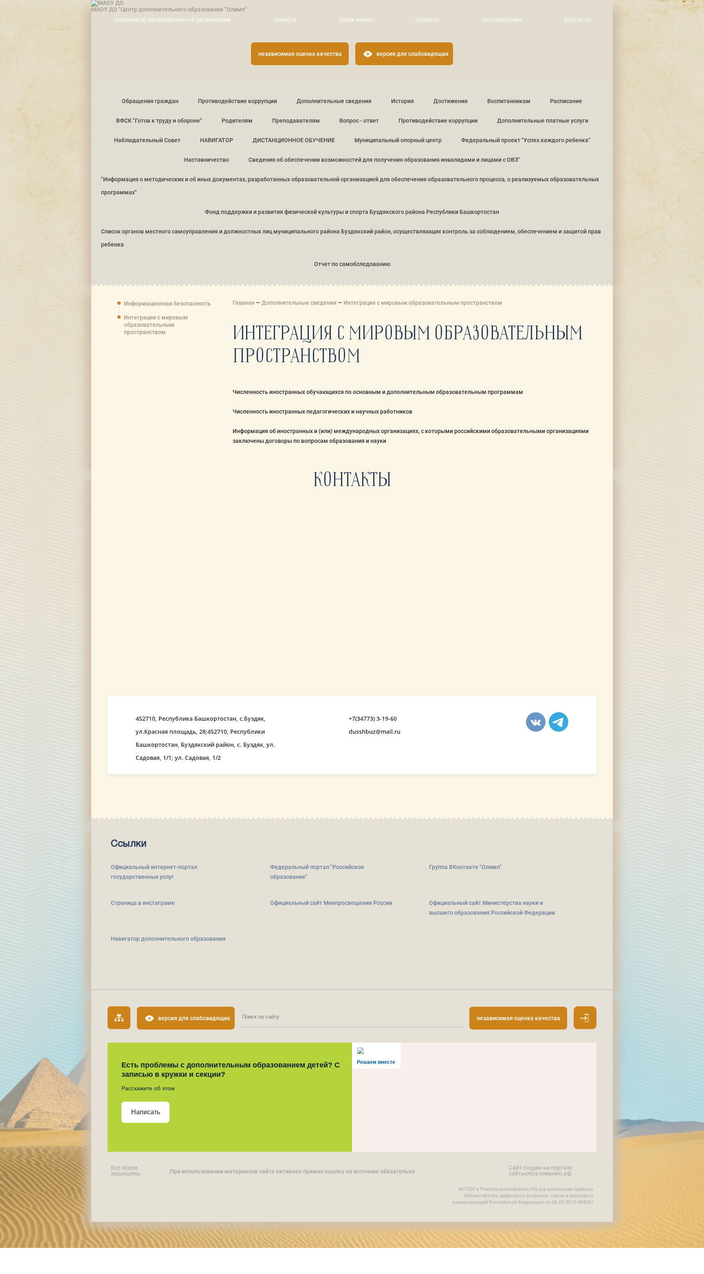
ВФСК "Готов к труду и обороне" (159, 120)
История (402, 101)
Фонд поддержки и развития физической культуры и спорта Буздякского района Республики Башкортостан (352, 212)
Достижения (450, 101)
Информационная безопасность (167, 303)
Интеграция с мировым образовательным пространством (156, 324)
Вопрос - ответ (359, 120)
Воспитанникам (508, 101)
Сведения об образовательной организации (172, 19)
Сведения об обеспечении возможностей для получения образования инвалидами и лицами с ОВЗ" (384, 159)
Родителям (237, 120)
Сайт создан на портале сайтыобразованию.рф (540, 1171)
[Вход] (585, 1017)
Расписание (566, 101)
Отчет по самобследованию (352, 264)
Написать (145, 1112)
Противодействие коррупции (237, 101)
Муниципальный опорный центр (398, 140)
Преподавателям (296, 120)
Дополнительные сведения (334, 101)
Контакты (577, 19)
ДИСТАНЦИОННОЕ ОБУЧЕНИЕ (294, 140)
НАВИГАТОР (216, 140)
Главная (244, 302)
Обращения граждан (150, 101)
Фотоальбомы (502, 19)
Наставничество (206, 159)
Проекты (428, 19)
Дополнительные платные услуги (542, 120)
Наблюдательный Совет (147, 140)
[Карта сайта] (119, 1017)
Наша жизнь (356, 19)
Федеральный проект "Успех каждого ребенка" (525, 140)
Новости (284, 19)
